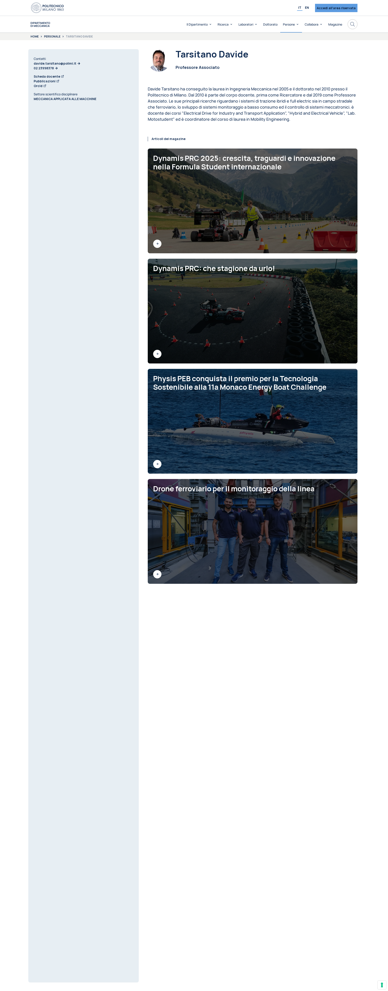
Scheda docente (47, 76)
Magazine (335, 24)
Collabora (311, 24)
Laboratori (245, 24)
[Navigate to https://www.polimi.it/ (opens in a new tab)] (47, 7)
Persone (289, 24)
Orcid (38, 86)
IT (299, 7)
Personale (52, 36)
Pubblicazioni (44, 81)
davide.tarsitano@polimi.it (55, 63)
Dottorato (270, 24)
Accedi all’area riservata (336, 8)
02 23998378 (44, 68)
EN (307, 7)
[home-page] (40, 24)
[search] (352, 24)
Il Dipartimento (197, 24)
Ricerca (223, 24)
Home (35, 36)
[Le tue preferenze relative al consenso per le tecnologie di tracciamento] (382, 985)
